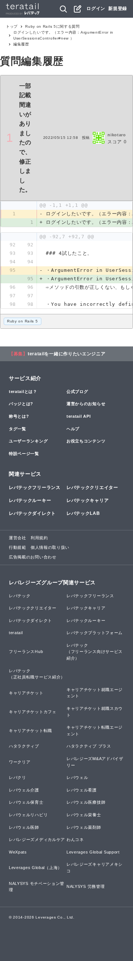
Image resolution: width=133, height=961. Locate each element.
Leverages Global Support (93, 852)
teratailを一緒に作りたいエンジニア (67, 353)
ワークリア (20, 762)
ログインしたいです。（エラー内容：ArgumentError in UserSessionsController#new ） (63, 35)
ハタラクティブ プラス (88, 746)
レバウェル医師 (24, 827)
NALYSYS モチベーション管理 (36, 886)
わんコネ (75, 839)
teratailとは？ (23, 391)
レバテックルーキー (30, 500)
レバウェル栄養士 (83, 815)
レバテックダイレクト (32, 513)
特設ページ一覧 (24, 453)
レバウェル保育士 (26, 802)
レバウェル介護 (24, 790)
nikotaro (117, 135)
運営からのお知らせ (85, 403)
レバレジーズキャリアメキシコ (94, 867)
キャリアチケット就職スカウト (94, 711)
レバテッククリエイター (92, 487)
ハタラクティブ (24, 746)
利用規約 (39, 538)
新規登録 (117, 8)
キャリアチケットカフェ (33, 711)
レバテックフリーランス (35, 487)
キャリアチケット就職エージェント (94, 692)
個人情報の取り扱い (50, 547)
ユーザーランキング (28, 441)
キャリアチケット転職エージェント (94, 730)
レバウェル (77, 777)
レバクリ (17, 777)
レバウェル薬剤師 (83, 827)
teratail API (78, 416)
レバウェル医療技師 (85, 802)
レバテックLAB (83, 513)
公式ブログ (77, 391)
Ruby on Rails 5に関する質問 (52, 26)
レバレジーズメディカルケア (37, 839)
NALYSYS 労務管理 (85, 886)
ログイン (95, 8)
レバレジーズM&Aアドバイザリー (94, 761)
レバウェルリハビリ (28, 815)
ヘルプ (72, 429)
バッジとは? (21, 403)
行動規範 (17, 547)
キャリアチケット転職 (30, 730)
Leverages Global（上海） (35, 867)
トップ (12, 26)
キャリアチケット (26, 693)
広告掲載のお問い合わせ (33, 557)
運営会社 (17, 538)
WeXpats (18, 852)
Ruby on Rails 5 (22, 321)
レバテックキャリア (87, 500)
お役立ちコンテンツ (85, 441)
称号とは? (19, 416)
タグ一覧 (17, 429)
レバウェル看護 (81, 790)
